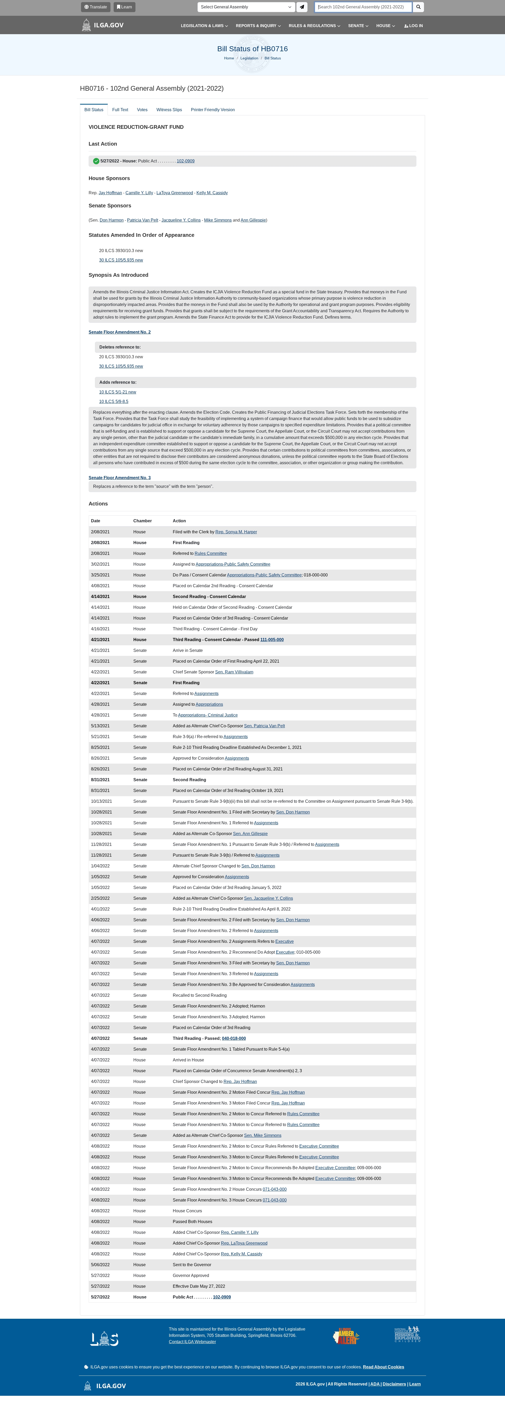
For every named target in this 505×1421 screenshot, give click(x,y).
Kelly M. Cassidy (212, 193)
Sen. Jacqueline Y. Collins (268, 898)
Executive (284, 941)
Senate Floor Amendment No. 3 (120, 478)
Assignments (206, 693)
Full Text (120, 110)
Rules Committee (211, 553)
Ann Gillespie (253, 220)
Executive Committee (319, 1146)
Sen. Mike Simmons (262, 1135)
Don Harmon (112, 220)
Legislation (249, 58)
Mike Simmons (218, 220)
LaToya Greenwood (174, 193)
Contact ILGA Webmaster (192, 1342)
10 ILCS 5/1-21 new (117, 392)
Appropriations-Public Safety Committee (233, 564)
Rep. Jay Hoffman (240, 1081)
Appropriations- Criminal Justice (208, 715)
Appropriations (209, 704)
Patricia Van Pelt (142, 220)
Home (229, 58)
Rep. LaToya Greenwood (244, 1243)
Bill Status (93, 110)
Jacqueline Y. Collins (181, 220)
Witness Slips (169, 110)
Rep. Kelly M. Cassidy (241, 1254)
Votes (142, 110)
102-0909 (186, 161)
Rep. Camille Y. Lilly (240, 1232)
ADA (375, 1384)
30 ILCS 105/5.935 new (121, 260)
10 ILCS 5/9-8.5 (113, 401)
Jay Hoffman (110, 193)
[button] (200, 26)
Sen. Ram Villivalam (234, 672)
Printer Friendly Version (213, 110)
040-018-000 (234, 1038)
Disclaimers (394, 1384)
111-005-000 (272, 639)
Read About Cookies (383, 1367)
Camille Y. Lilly (139, 193)
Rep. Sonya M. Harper (236, 532)
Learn (415, 1384)
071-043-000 (275, 1189)
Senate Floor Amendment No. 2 (120, 332)
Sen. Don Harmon (293, 812)
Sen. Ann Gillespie (250, 833)
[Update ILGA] (301, 7)
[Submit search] (418, 7)
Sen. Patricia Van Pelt (264, 726)
